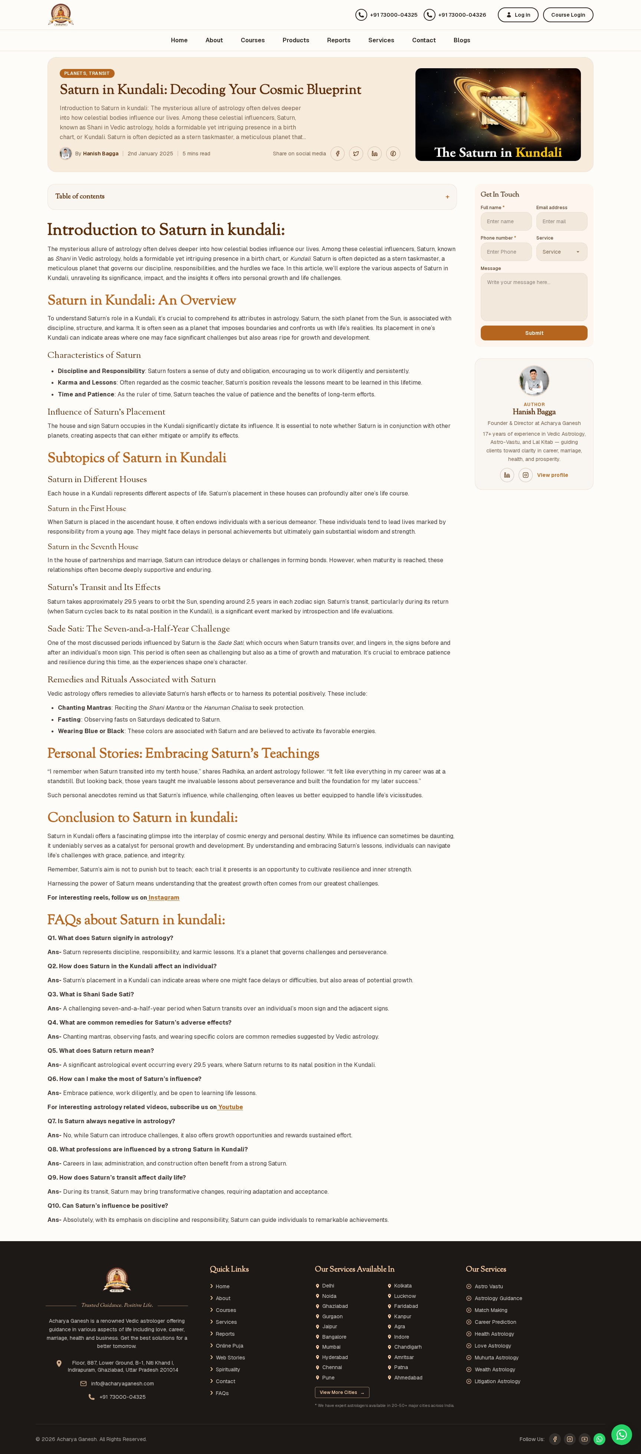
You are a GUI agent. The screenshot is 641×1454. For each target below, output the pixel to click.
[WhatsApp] (599, 1439)
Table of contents (252, 197)
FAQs (222, 1393)
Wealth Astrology (495, 1369)
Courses (253, 40)
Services (381, 40)
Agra (399, 1326)
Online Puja (229, 1345)
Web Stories (230, 1357)
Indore (401, 1337)
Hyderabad (335, 1357)
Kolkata (403, 1286)
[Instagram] (570, 1439)
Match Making (491, 1310)
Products (296, 40)
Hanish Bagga (100, 153)
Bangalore (334, 1337)
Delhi (328, 1286)
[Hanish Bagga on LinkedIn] (507, 475)
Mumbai (331, 1347)
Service (544, 238)
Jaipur (329, 1326)
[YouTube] (585, 1439)
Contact (424, 40)
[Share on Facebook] (338, 153)
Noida (329, 1296)
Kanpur (402, 1316)
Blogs (462, 40)
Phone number (498, 238)
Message (491, 268)
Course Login (568, 14)
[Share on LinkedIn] (375, 153)
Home (179, 40)
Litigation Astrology (498, 1381)
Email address (552, 208)
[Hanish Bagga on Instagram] (526, 475)
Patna (401, 1367)
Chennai (332, 1367)
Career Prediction (495, 1322)
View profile (552, 475)
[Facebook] (555, 1439)
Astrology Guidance (498, 1298)
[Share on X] (356, 153)
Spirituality (228, 1369)
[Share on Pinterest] (393, 153)
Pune (328, 1378)
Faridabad (406, 1306)
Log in (522, 14)
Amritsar (404, 1357)
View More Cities (342, 1392)
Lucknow (405, 1296)
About (214, 40)
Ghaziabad (335, 1306)
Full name (492, 208)
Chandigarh (408, 1347)
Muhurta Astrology (497, 1357)
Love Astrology (493, 1345)
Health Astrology (495, 1334)
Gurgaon (332, 1316)
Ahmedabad (408, 1378)
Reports (339, 40)
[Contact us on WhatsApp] (621, 1434)
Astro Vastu (489, 1286)
